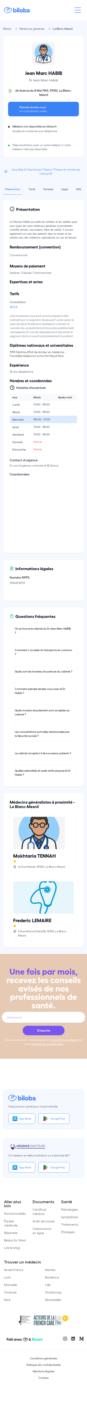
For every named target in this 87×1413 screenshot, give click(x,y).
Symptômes (69, 1217)
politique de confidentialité (47, 1043)
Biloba (7, 28)
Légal (64, 189)
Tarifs (32, 189)
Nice (7, 1300)
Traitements (69, 1224)
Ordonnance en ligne (42, 1231)
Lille (48, 1285)
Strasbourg (53, 1292)
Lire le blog (12, 1248)
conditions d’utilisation (66, 1039)
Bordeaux (52, 1277)
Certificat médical (40, 1211)
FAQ (78, 189)
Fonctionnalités (15, 1213)
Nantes (50, 1270)
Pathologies (69, 1209)
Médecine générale (32, 28)
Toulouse (10, 1292)
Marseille (10, 1285)
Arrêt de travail (43, 1221)
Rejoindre (10, 1233)
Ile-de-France (13, 1270)
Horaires (48, 189)
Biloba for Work (15, 1240)
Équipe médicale (11, 1223)
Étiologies (68, 1232)
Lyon (7, 1277)
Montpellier (53, 1300)
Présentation (12, 189)
